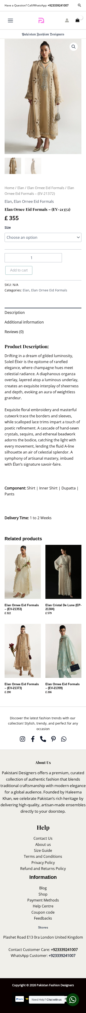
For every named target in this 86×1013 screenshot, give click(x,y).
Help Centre (43, 906)
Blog (43, 888)
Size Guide (43, 850)
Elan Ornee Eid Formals (45, 187)
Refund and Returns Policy (43, 868)
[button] (79, 5)
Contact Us (43, 838)
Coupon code (43, 912)
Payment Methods (43, 900)
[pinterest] (53, 739)
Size (8, 227)
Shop (43, 894)
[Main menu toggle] (10, 20)
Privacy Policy (43, 862)
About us (43, 844)
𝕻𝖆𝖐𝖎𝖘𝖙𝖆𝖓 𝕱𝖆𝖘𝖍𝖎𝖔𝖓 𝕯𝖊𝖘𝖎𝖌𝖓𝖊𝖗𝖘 (43, 34)
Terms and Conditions (43, 856)
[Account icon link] (67, 20)
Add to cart (19, 270)
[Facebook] (32, 739)
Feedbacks (43, 918)
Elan (20, 187)
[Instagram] (22, 739)
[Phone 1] (43, 739)
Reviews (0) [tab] (14, 331)
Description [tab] (15, 312)
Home (9, 187)
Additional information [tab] (24, 322)
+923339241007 (58, 5)
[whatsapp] (63, 739)
